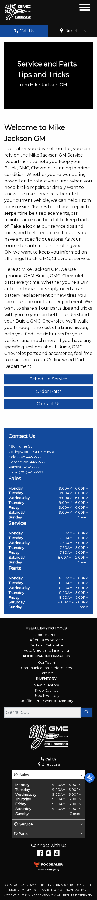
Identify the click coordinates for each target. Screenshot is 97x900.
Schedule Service (48, 379)
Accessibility (41, 885)
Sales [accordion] (24, 775)
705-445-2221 (29, 467)
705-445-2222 (30, 457)
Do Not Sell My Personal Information (54, 890)
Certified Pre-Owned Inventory (46, 701)
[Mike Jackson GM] (17, 12)
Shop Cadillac (46, 690)
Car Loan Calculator (46, 645)
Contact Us (48, 403)
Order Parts (48, 391)
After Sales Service (46, 640)
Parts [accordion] (23, 834)
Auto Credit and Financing (46, 650)
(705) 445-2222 (31, 472)
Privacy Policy (69, 885)
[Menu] (84, 8)
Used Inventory (46, 696)
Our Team (46, 662)
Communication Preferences (46, 668)
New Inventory (46, 685)
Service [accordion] (26, 824)
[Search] (87, 712)
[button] (89, 777)
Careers (46, 673)
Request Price (46, 635)
